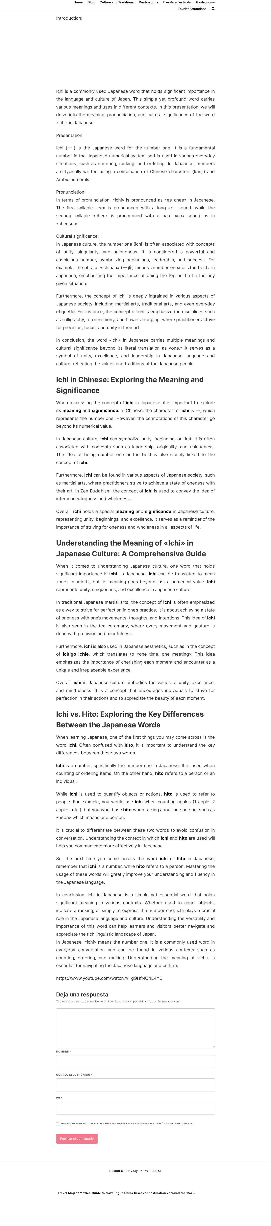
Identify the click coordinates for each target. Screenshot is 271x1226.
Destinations (148, 2)
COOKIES (116, 1171)
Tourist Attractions (192, 9)
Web (59, 1098)
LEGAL (157, 1171)
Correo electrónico (74, 1074)
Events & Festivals (177, 2)
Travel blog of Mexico (74, 1193)
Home (78, 2)
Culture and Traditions (117, 2)
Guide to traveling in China (112, 1193)
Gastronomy (205, 2)
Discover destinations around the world (164, 1193)
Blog (91, 2)
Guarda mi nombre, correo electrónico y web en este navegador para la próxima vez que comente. (127, 1123)
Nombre (63, 1051)
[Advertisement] (135, 55)
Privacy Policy (137, 1171)
